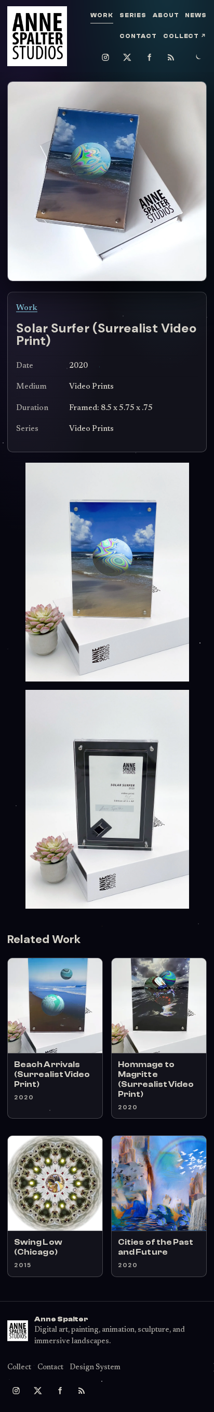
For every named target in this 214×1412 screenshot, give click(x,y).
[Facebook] (149, 57)
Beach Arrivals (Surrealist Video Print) (52, 1074)
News (196, 15)
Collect (185, 36)
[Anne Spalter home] (37, 36)
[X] (127, 57)
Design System (95, 1367)
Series (132, 15)
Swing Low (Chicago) (38, 1247)
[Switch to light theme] (198, 57)
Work (101, 15)
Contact (138, 36)
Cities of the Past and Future (155, 1247)
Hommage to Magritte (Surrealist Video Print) (156, 1079)
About (166, 15)
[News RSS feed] (171, 57)
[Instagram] (105, 57)
